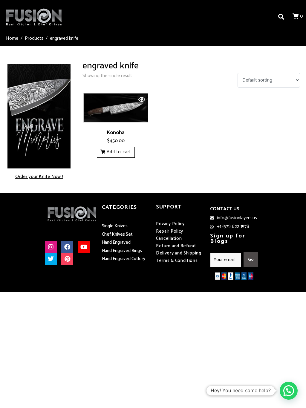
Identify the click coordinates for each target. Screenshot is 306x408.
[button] (289, 391)
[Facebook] (67, 247)
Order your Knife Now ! (39, 177)
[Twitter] (51, 259)
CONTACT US (224, 209)
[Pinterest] (67, 259)
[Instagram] (51, 247)
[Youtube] (84, 247)
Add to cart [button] (119, 152)
